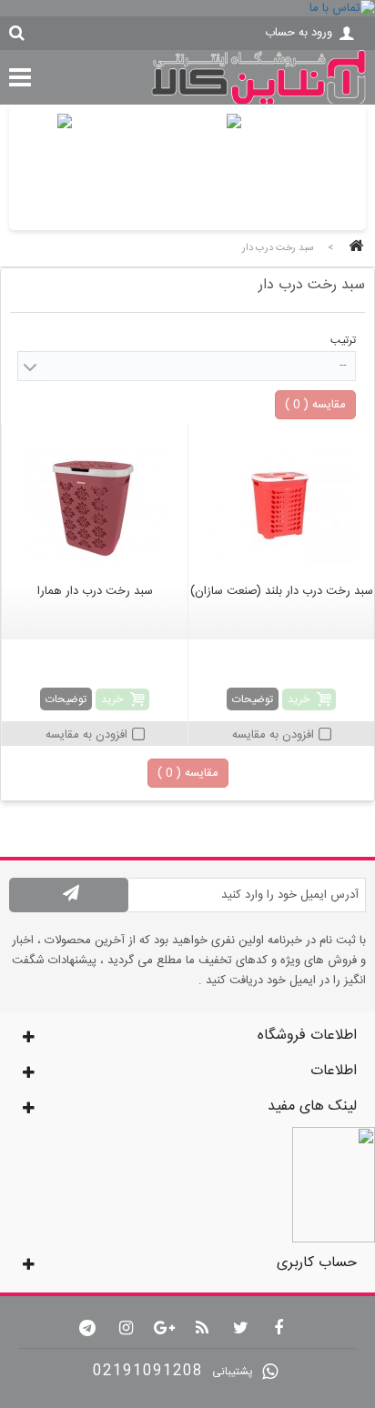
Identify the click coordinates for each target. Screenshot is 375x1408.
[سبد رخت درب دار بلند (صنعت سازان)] (281, 505)
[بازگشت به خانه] (353, 247)
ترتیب (343, 340)
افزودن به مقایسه (273, 735)
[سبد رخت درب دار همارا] (95, 505)
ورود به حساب (298, 33)
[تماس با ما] (187, 8)
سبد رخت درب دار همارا (95, 591)
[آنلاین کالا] (258, 102)
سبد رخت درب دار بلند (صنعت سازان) (281, 591)
